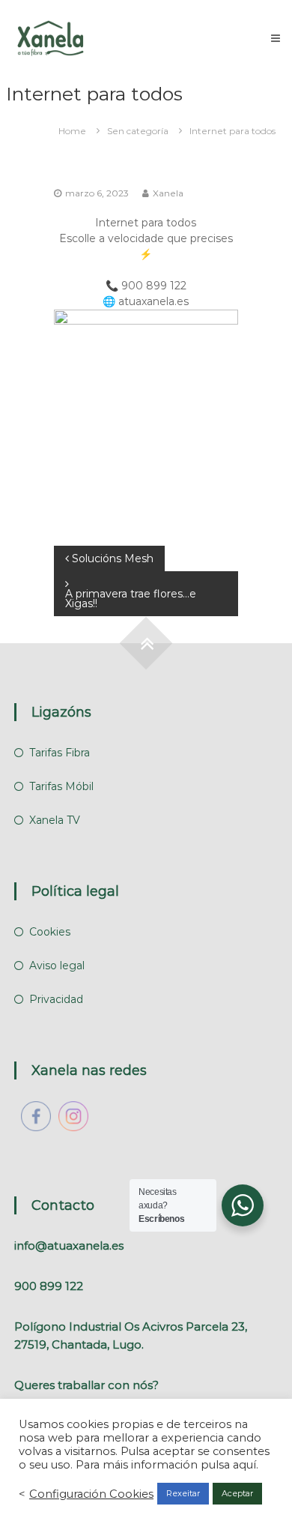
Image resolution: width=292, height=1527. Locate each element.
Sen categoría (137, 130)
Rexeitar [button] (183, 1493)
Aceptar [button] (237, 1493)
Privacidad (56, 999)
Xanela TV (54, 820)
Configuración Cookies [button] (91, 1494)
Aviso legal (57, 965)
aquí (244, 1465)
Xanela (168, 193)
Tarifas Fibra (59, 752)
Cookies (49, 932)
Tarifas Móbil (61, 786)
